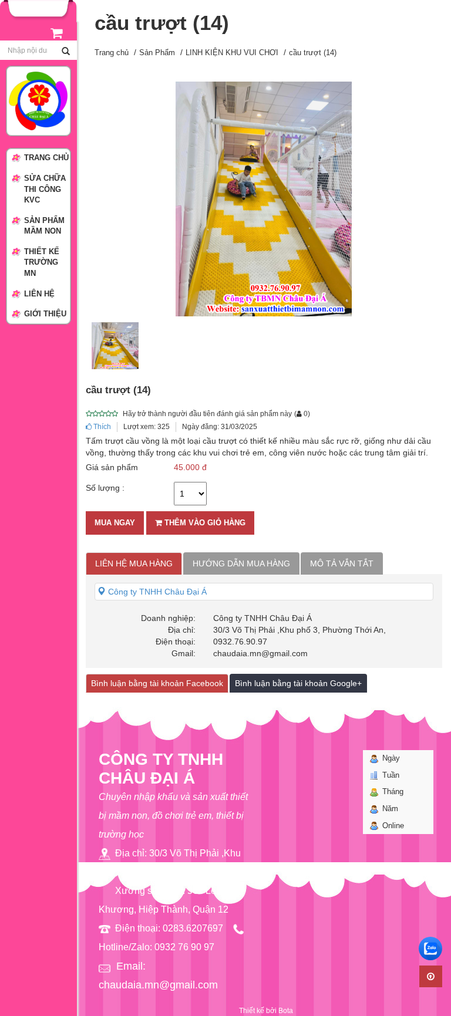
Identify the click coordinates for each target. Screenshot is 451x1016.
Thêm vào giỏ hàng (203, 522)
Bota (285, 1011)
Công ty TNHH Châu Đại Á (156, 591)
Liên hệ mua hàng (134, 563)
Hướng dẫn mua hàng (241, 563)
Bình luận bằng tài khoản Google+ (298, 683)
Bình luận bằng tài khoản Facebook (157, 683)
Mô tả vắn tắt (341, 563)
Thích (101, 427)
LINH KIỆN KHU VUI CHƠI (232, 52)
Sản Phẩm (157, 52)
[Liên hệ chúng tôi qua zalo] (430, 948)
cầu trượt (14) (312, 52)
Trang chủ (112, 52)
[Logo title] (38, 100)
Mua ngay (115, 522)
